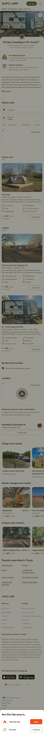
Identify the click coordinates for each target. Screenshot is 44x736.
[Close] (22, 368)
